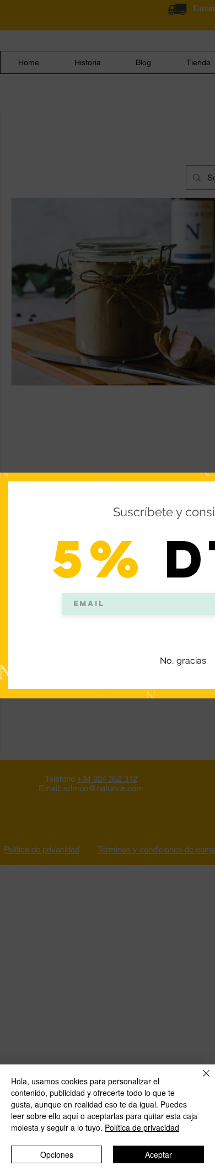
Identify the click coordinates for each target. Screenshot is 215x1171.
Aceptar (158, 1154)
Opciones (56, 1154)
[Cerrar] (199, 1080)
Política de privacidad (142, 1127)
